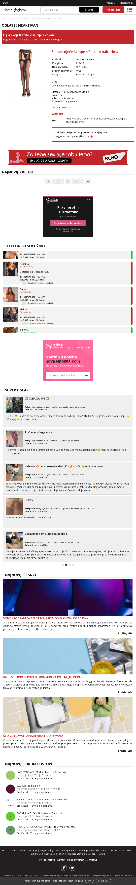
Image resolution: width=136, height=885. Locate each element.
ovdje (90, 136)
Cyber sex (50, 407)
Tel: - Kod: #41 (32, 313)
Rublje (27, 18)
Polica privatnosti (76, 859)
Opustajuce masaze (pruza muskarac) (78, 508)
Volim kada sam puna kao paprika (46, 534)
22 (81, 181)
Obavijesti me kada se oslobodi (40, 277)
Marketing (92, 859)
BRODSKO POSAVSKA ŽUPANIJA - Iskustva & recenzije (46, 826)
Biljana (24, 324)
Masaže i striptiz (53, 508)
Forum (5, 2)
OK (89, 880)
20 (68, 181)
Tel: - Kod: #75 (32, 293)
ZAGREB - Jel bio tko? (28, 785)
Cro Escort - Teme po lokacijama (34, 778)
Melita (23, 303)
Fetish (61, 853)
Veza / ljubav (117, 850)
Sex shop (20, 18)
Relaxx (29, 500)
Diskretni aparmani (66, 850)
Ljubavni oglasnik (8, 18)
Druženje (32, 850)
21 (74, 181)
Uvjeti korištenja (47, 859)
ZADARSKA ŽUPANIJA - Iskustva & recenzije (40, 813)
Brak (129, 850)
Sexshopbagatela (85, 59)
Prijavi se (110, 2)
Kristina (24, 258)
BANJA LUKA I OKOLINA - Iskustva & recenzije (42, 799)
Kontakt (61, 859)
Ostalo (102, 853)
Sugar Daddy (46, 850)
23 (88, 181)
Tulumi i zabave (75, 853)
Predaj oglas (113, 9)
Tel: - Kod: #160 (33, 273)
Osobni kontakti (17, 850)
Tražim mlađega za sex (39, 432)
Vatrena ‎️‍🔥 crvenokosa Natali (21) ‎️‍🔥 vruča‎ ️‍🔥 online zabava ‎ (64, 466)
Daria (23, 283)
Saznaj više (103, 880)
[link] (68, 360)
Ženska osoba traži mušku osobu (70, 407)
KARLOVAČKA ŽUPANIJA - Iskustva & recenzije (42, 772)
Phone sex (49, 853)
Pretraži (89, 9)
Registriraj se (127, 2)
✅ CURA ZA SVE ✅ (37, 398)
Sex (47, 440)
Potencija (83, 850)
